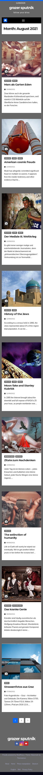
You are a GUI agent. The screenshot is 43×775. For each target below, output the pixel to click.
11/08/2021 (10, 393)
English (7, 158)
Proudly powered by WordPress (13, 755)
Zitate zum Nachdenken (19, 460)
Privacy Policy (27, 769)
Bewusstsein (9, 456)
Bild (19, 769)
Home (13, 764)
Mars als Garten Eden (18, 84)
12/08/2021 (10, 319)
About (7, 764)
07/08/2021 (10, 691)
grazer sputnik (21, 8)
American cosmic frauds (19, 162)
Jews (14, 158)
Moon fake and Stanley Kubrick (19, 387)
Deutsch (8, 80)
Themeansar (21, 758)
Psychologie (17, 605)
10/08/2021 (10, 465)
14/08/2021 (10, 167)
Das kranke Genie (15, 609)
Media (15, 80)
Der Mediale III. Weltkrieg (20, 236)
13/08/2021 (10, 241)
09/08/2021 (10, 543)
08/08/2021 (10, 614)
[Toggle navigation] (23, 20)
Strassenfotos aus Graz (19, 686)
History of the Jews (16, 314)
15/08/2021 (10, 89)
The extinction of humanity (15, 536)
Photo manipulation (23, 764)
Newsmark (34, 755)
